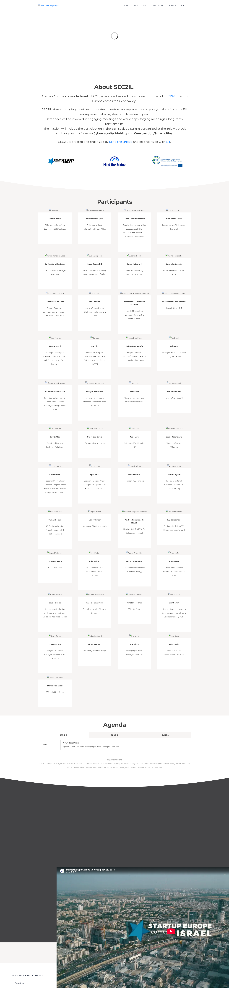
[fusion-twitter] (134, 327)
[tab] (63, 735)
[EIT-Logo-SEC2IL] (167, 152)
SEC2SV (169, 96)
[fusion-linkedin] (55, 237)
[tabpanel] (114, 745)
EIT (168, 141)
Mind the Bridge (120, 141)
